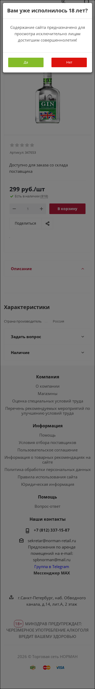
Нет (69, 62)
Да (26, 62)
